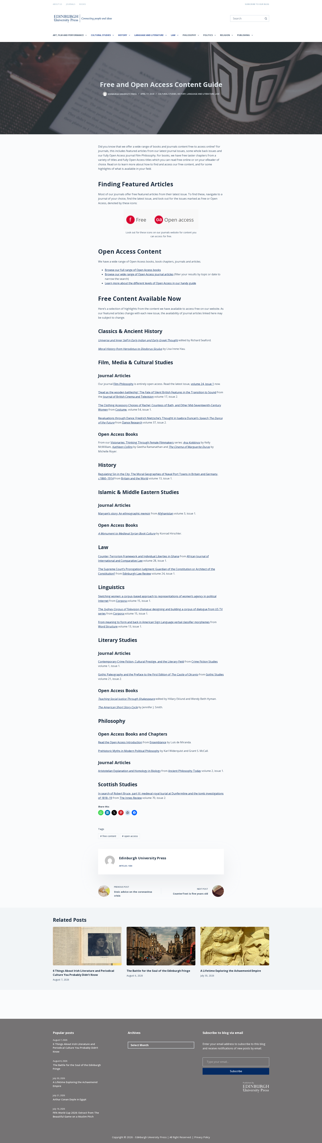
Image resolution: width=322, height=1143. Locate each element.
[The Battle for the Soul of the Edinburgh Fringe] (161, 946)
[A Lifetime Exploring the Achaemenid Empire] (234, 946)
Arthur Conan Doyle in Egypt (69, 1099)
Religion (225, 35)
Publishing (243, 35)
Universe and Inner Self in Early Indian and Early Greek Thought (138, 340)
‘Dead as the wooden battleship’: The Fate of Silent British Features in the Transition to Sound (157, 392)
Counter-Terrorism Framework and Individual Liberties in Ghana (138, 556)
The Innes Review (131, 798)
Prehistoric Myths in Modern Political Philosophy (128, 751)
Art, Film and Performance (68, 35)
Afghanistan (165, 513)
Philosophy (189, 35)
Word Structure (108, 626)
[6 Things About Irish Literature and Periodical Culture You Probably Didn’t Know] (87, 946)
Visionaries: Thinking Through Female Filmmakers (142, 442)
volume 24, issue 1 (202, 384)
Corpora (121, 601)
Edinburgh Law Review (137, 573)
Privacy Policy (202, 1137)
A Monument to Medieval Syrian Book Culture (126, 533)
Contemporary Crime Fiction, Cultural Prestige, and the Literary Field (141, 661)
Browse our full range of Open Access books (133, 270)
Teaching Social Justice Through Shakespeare (126, 699)
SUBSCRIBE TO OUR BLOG (257, 4)
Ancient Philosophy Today (184, 771)
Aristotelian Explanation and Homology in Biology (129, 771)
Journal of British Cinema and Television (128, 397)
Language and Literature (149, 35)
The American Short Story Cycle (118, 707)
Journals (70, 4)
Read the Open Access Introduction (120, 742)
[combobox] (246, 18)
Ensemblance (158, 742)
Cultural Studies (101, 35)
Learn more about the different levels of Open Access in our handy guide (150, 283)
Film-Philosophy (123, 384)
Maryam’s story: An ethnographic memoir (124, 513)
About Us (57, 4)
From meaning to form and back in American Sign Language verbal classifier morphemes (154, 622)
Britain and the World (134, 478)
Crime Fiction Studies (205, 661)
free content (108, 836)
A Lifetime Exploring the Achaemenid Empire (230, 971)
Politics (208, 35)
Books (82, 4)
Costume (121, 409)
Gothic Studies (215, 674)
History (122, 35)
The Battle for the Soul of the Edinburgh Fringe (158, 971)
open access (130, 836)
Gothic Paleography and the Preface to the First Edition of (148, 674)
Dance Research (132, 422)
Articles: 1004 (125, 866)
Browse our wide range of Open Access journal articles (139, 274)
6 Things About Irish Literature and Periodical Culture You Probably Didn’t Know (75, 1047)
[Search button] (266, 18)
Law (173, 35)
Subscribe (236, 1071)
